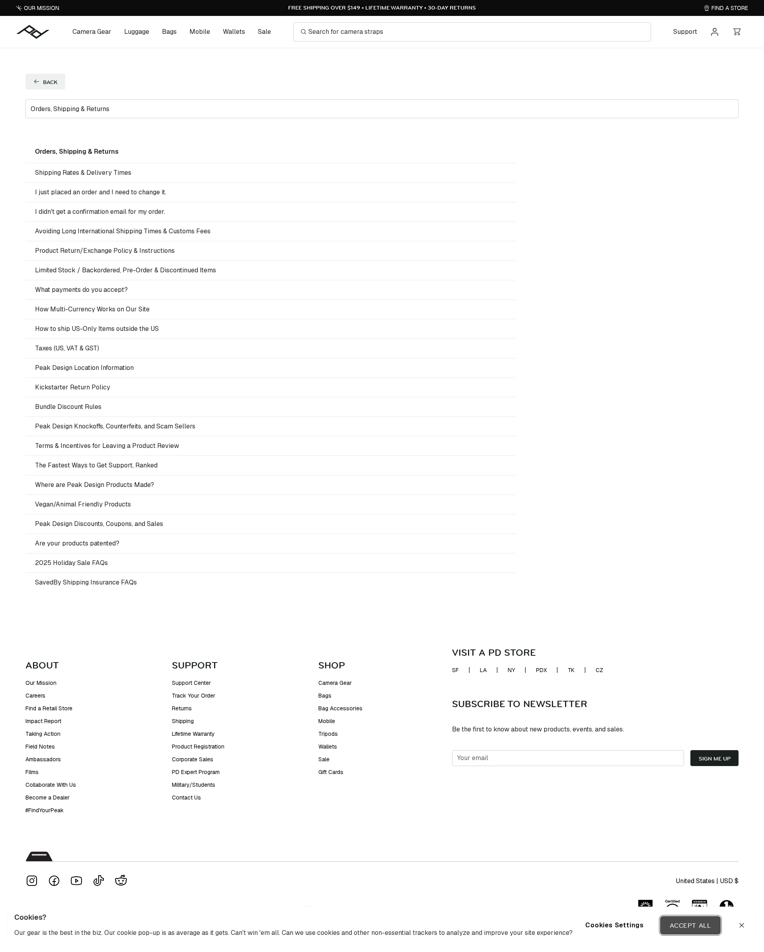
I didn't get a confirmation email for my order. (100, 211)
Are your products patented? (77, 543)
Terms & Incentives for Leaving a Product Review (107, 446)
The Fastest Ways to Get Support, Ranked (96, 465)
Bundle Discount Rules (68, 407)
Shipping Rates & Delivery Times (83, 172)
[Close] (742, 925)
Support (685, 31)
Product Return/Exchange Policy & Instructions (105, 250)
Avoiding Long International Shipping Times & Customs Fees (122, 231)
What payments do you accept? (81, 289)
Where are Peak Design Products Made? (94, 485)
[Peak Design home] (33, 32)
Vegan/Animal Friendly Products (83, 504)
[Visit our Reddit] (121, 880)
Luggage (136, 31)
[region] (382, 925)
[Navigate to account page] (715, 32)
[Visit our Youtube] (76, 880)
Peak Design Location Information (84, 368)
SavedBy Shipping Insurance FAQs (86, 582)
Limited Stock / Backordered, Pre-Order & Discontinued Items (125, 270)
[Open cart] (737, 32)
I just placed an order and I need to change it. (100, 192)
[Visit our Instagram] (31, 880)
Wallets (234, 31)
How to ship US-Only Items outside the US (97, 329)
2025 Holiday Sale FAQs (71, 563)
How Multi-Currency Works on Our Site (92, 309)
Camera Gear (91, 31)
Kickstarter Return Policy (72, 387)
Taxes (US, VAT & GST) (67, 348)
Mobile (199, 31)
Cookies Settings (614, 925)
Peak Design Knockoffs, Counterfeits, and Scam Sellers (115, 426)
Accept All (690, 925)
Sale (264, 31)
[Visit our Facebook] (54, 880)
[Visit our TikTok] (98, 880)
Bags (169, 31)
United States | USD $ (707, 881)
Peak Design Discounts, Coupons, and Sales (99, 524)
